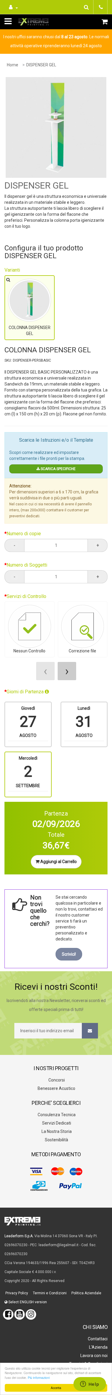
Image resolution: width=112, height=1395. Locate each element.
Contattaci (97, 1338)
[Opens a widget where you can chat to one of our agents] (89, 1384)
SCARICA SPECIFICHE (58, 469)
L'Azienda (98, 1347)
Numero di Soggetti (27, 565)
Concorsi (56, 1080)
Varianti (12, 270)
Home (12, 64)
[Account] (12, 7)
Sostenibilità (56, 1139)
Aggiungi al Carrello (58, 861)
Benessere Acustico (56, 1088)
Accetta (56, 1387)
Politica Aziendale (85, 1293)
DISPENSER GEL (41, 64)
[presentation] (45, 671)
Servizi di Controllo (26, 596)
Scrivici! (69, 954)
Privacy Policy (16, 1293)
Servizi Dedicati (56, 1123)
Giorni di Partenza (26, 692)
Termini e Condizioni (49, 1293)
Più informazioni (39, 1377)
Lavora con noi (93, 1355)
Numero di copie (24, 533)
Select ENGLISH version (27, 1302)
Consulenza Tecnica (56, 1114)
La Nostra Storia (56, 1131)
